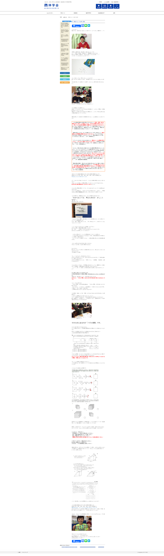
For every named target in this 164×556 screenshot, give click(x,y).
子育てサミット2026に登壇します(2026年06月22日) (64, 35)
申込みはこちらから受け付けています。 (80, 176)
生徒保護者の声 (101, 13)
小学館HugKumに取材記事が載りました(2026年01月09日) (65, 54)
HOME (100, 2)
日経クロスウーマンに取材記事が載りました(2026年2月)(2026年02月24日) (65, 45)
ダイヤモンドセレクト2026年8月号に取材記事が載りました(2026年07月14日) (65, 31)
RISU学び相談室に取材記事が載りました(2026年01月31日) (64, 49)
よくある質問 (106, 2)
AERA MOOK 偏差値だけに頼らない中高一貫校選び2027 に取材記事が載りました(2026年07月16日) (65, 25)
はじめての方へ (50, 13)
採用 (114, 13)
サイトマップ (25, 552)
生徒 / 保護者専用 (114, 2)
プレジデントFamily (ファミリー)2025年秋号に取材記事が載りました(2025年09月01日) (64, 59)
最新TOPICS (88, 13)
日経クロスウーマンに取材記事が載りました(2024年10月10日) (65, 68)
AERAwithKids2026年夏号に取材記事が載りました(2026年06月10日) (65, 40)
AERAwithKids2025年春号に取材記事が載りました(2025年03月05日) (65, 63)
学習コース (63, 13)
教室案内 (75, 13)
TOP (61, 17)
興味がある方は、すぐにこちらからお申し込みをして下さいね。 (85, 507)
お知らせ (65, 17)
